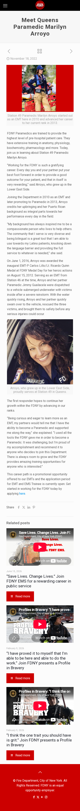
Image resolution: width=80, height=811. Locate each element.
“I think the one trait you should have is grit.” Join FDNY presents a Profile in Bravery (39, 740)
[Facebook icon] (33, 797)
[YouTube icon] (42, 797)
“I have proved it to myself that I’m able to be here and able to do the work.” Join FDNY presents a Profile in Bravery (38, 660)
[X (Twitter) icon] (38, 797)
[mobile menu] (5, 6)
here (22, 493)
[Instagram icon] (46, 797)
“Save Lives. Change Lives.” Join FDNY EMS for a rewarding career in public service (38, 581)
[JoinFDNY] (40, 5)
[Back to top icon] (40, 772)
